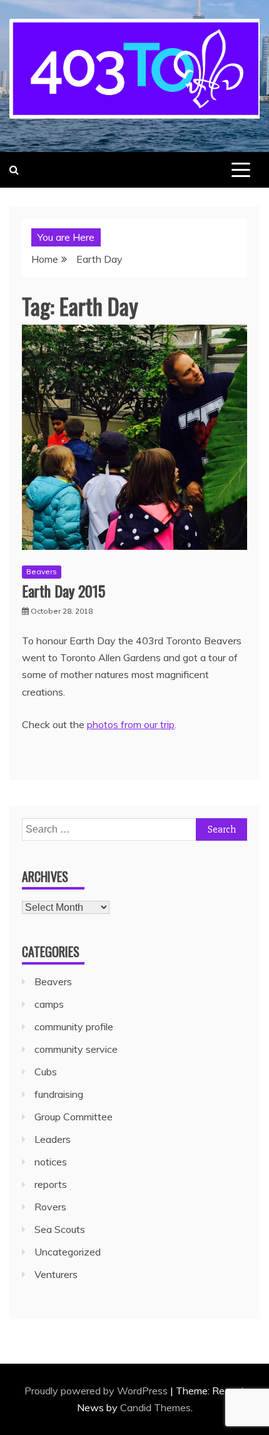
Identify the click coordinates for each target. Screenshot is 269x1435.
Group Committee (73, 1116)
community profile (73, 1026)
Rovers (50, 1206)
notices (50, 1161)
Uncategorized (67, 1251)
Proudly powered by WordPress (97, 1390)
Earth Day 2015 (63, 590)
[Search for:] (134, 829)
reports (50, 1184)
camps (49, 1004)
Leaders (52, 1139)
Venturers (56, 1274)
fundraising (58, 1094)
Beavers (41, 571)
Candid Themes (155, 1407)
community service (76, 1049)
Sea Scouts (59, 1229)
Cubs (45, 1071)
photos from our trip (131, 724)
